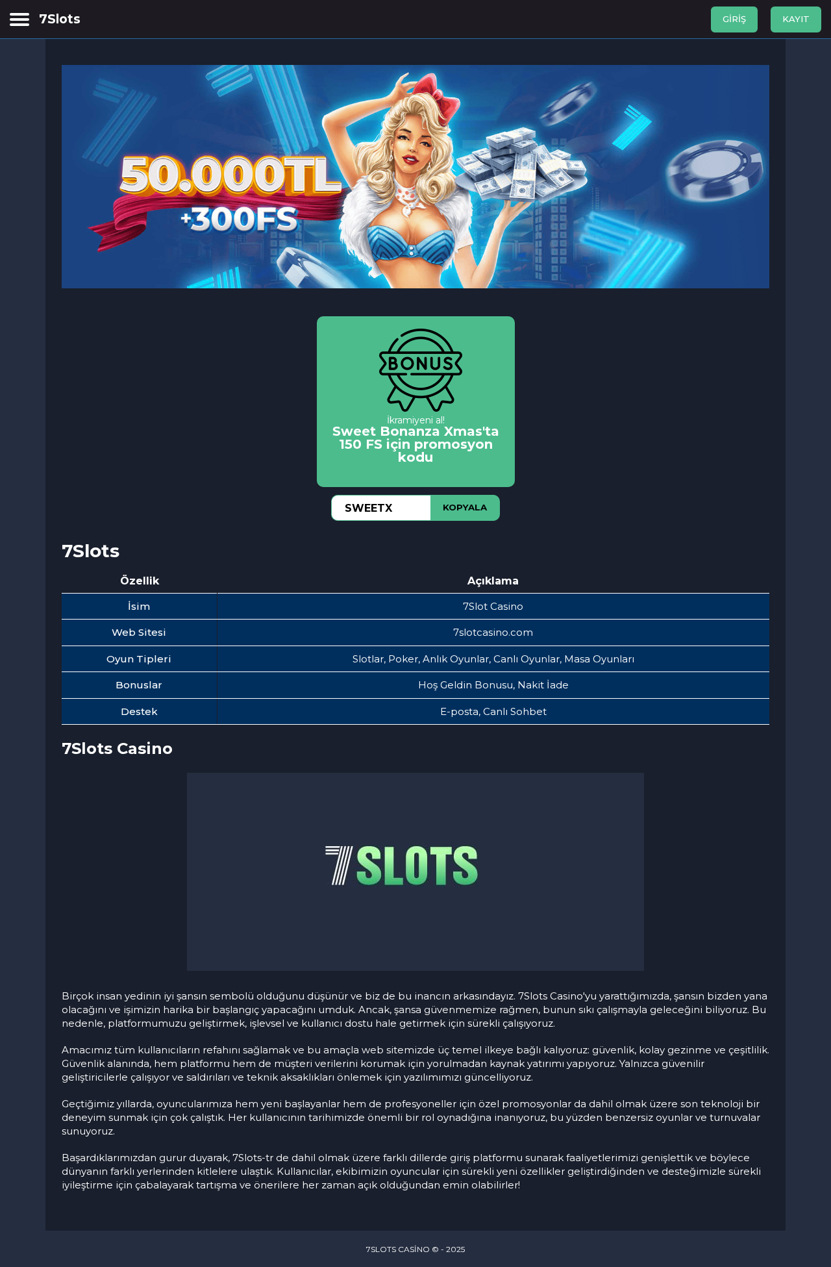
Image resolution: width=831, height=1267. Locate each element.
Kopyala (465, 507)
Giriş (734, 19)
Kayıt (796, 19)
